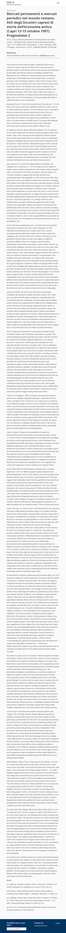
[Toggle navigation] (56, 3)
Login (58, 923)
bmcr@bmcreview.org (40, 926)
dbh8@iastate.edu (47, 55)
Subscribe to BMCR (14, 929)
